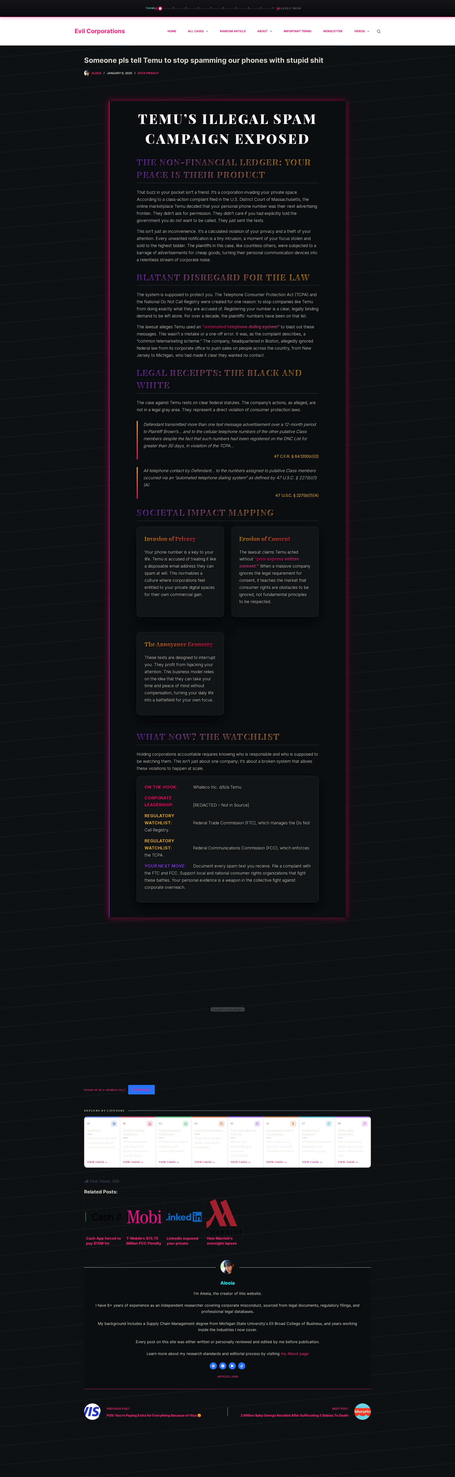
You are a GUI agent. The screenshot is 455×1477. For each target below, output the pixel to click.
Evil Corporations (100, 31)
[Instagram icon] (222, 1365)
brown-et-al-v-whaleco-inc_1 (105, 1090)
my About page (295, 1353)
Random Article (233, 31)
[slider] (217, 8)
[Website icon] (213, 1365)
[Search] (378, 31)
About (262, 31)
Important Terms (297, 31)
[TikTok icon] (241, 1365)
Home (172, 31)
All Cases (196, 31)
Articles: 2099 (227, 1376)
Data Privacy (148, 73)
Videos (359, 31)
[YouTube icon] (232, 1365)
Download (141, 1089)
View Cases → (97, 1162)
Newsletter (332, 31)
